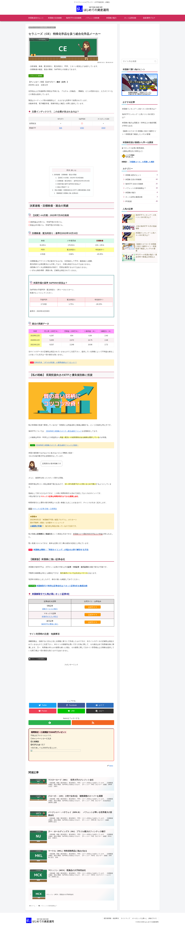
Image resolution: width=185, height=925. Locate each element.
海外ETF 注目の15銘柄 (141, 184)
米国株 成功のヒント (141, 175)
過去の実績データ (63, 187)
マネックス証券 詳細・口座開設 (44, 509)
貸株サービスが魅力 (50, 609)
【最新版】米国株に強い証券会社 (67, 193)
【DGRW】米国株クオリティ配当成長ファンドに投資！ (57, 445)
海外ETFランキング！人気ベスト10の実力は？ (138, 115)
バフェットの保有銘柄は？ (38, 659)
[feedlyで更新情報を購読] (49, 722)
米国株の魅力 (141, 192)
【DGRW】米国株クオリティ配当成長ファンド (64, 431)
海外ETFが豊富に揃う (49, 624)
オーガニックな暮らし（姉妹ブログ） (145, 918)
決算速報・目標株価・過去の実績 (65, 174)
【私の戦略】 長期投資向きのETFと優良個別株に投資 (72, 190)
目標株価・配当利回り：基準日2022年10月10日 (73, 181)
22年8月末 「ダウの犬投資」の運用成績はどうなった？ (55, 362)
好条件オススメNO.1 (50, 616)
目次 (68, 170)
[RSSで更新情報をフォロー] (93, 722)
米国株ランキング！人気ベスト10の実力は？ (139, 109)
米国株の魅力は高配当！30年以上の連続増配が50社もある (139, 124)
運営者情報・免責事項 (111, 918)
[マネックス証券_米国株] (93, 615)
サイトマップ (125, 918)
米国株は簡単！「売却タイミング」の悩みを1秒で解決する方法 (60, 550)
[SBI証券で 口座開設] (93, 608)
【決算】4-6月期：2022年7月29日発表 (70, 178)
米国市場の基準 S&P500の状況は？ (69, 184)
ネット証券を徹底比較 (141, 197)
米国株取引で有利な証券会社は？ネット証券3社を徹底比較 (61, 586)
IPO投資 (141, 201)
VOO (82, 128)
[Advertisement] (71, 148)
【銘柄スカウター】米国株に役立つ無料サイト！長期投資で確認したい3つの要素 (139, 132)
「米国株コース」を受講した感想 (141, 162)
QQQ (103, 128)
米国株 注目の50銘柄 (141, 179)
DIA (60, 128)
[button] (155, 61)
